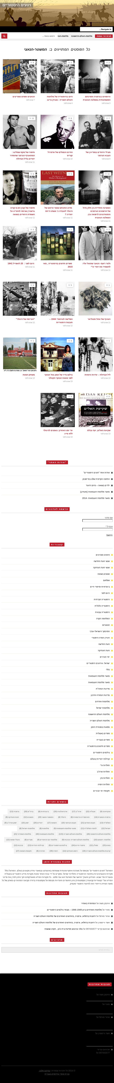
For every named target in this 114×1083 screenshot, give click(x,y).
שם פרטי (109, 518)
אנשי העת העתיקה (101, 567)
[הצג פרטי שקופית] (57, 13)
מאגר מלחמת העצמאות (99, 676)
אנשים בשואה (104, 574)
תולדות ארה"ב (103, 771)
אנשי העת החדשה (102, 561)
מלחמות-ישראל (27, 828)
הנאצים (28, 817)
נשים (106, 845)
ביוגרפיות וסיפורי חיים (100, 586)
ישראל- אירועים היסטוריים (98, 663)
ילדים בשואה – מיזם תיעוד (98, 485)
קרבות (18, 845)
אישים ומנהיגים (103, 555)
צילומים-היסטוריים (58, 845)
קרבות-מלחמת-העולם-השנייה (96, 851)
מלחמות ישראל (103, 708)
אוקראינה (105, 812)
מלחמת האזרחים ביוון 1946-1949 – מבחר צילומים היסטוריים (74, 910)
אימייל (109, 526)
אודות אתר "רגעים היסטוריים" (96, 472)
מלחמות (44, 828)
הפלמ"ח (105, 823)
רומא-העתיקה (70, 851)
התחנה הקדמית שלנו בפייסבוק (96, 479)
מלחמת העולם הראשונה (99, 714)
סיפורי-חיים (78, 845)
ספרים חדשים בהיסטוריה (98, 746)
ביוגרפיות (43, 812)
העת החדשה (104, 644)
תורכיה (40, 851)
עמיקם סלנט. (44, 1071)
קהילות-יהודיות (36, 845)
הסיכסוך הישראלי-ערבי (100, 631)
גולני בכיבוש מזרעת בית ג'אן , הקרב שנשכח (64, 929)
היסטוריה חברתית (102, 599)
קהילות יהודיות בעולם (100, 759)
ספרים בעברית (103, 740)
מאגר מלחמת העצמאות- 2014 (96, 498)
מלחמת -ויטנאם (102, 840)
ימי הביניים (105, 657)
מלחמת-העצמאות (45, 834)
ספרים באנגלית (103, 733)
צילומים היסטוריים (101, 752)
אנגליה (90, 812)
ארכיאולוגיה (60, 812)
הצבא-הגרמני (68, 823)
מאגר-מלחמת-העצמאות (65, 828)
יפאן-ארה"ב (10, 823)
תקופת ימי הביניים (101, 791)
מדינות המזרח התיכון (100, 695)
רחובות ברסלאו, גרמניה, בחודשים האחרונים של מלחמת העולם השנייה (65, 916)
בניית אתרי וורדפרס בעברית (57, 1074)
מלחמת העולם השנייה (100, 720)
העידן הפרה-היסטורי (101, 638)
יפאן (25, 823)
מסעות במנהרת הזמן (100, 727)
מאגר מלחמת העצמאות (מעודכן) (95, 492)
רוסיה (54, 851)
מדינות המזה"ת (103, 689)
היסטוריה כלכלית (102, 606)
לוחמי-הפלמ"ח (89, 828)
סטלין (94, 845)
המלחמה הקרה (103, 618)
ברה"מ (28, 812)
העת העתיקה (104, 650)
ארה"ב (76, 812)
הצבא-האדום (88, 823)
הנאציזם (106, 625)
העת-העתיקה (12, 817)
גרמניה (14, 812)
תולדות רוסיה (104, 784)
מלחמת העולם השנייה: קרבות (75, 840)
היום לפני (105, 593)
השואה (52, 823)
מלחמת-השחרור (22, 834)
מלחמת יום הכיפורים (47, 840)
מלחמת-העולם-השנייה (58, 36)
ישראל (105, 828)
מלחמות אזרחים (102, 701)
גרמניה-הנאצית (102, 817)
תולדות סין (105, 778)
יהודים (38, 823)
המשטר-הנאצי (45, 817)
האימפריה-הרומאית (80, 817)
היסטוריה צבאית (102, 612)
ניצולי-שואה (13, 840)
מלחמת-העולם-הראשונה (81, 36)
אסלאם (106, 580)
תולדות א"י (105, 765)
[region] (57, 13)
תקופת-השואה (24, 851)
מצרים (28, 840)
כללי (108, 669)
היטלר (62, 817)
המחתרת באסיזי (88, 903)
